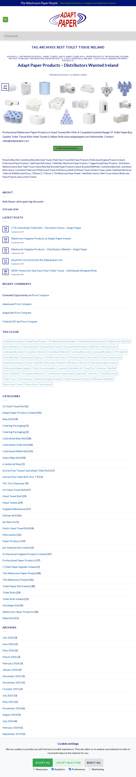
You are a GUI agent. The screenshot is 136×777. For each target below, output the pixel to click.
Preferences (78, 769)
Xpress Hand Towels (26, 177)
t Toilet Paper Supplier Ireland (19, 566)
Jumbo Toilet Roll (113, 170)
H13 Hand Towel (81, 170)
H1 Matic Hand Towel (45, 170)
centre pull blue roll (80, 352)
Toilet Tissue (9, 379)
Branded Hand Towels (51, 346)
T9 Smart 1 (48, 173)
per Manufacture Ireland (16, 547)
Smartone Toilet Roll (106, 368)
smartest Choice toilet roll (70, 368)
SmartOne (89, 368)
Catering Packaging (13, 425)
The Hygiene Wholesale (32, 373)
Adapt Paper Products (13, 341)
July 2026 (7, 637)
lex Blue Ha (8, 521)
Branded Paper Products (76, 346)
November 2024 (11, 708)
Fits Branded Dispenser (32, 357)
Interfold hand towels (13, 362)
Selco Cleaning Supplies (44, 368)
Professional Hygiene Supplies (17, 368)
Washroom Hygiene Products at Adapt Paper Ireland (41, 238)
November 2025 (11, 682)
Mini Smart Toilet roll (77, 362)
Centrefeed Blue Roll (30, 56)
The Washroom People (15, 579)
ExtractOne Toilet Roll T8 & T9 (20, 476)
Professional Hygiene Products (103, 362)
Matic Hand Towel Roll (72, 56)
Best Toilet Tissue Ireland (29, 166)
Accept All (42, 762)
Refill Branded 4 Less (21, 173)
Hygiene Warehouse (13, 508)
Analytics (60, 769)
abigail (6, 312)
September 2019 (12, 733)
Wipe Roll (8, 618)
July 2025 (7, 695)
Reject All (94, 762)
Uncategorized (11, 605)
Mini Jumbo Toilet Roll (55, 362)
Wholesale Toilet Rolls (103, 379)
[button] (5, 19)
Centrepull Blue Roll (101, 352)
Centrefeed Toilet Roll (15, 444)
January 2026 (10, 669)
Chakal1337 (9, 321)
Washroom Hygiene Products (48, 379)
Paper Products (95, 56)
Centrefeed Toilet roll (25, 170)
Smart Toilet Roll (10, 373)
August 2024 (9, 714)
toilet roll (80, 373)
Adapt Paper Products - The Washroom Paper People (51, 341)
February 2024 (10, 727)
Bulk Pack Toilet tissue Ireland (104, 346)
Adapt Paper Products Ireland (92, 341)
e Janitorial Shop (11, 464)
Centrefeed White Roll (58, 352)
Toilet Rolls (100, 58)
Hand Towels (50, 56)
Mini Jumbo (9, 534)
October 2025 (10, 688)
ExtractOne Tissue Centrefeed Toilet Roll (25, 470)
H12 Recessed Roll (64, 170)
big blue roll (114, 341)
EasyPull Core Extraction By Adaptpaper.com (37, 259)
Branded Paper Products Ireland (66, 166)
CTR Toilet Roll (120, 352)
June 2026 (8, 644)
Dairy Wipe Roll (10, 357)
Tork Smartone (25, 379)
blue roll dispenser (11, 346)
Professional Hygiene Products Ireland (107, 160)
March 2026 (9, 656)
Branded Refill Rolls (91, 166)
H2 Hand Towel (97, 170)
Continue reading (68, 148)
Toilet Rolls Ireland (90, 173)
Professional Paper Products (46, 58)
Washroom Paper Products (75, 163)
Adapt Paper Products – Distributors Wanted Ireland (68, 65)
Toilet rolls (92, 373)
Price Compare (40, 295)
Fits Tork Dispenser (13, 483)
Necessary (42, 769)
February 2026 (10, 663)
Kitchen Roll (9, 515)
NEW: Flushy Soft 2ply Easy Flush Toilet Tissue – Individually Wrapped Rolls (54, 270)
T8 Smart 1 (37, 173)
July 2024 (7, 721)
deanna (6, 303)
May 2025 (8, 701)
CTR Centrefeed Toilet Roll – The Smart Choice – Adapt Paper (46, 227)
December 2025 (11, 676)
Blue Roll (12, 56)
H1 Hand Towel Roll (13, 489)
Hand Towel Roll (11, 496)
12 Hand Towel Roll (13, 406)
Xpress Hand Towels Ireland (39, 384)
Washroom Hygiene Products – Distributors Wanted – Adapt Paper (49, 249)
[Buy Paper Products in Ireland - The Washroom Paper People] (68, 19)
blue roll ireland (30, 346)
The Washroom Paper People (67, 173)
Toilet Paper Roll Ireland (78, 58)
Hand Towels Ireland (112, 357)
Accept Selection (69, 762)
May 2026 (8, 650)
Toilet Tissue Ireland (108, 173)
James (83, 75)
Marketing (98, 769)
